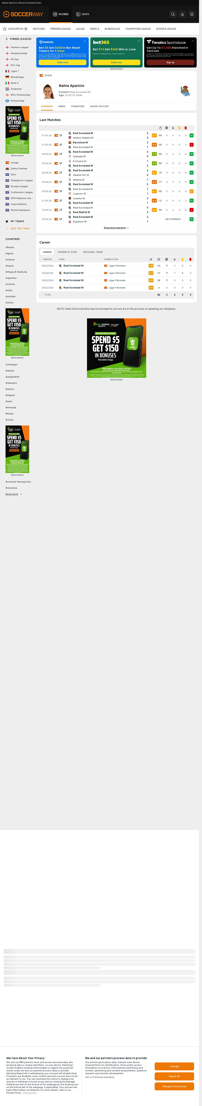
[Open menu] (192, 14)
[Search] (173, 14)
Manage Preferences (174, 1086)
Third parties (29, 1092)
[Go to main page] (25, 14)
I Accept (174, 1066)
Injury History (99, 106)
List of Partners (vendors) (99, 1077)
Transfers (77, 106)
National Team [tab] (93, 252)
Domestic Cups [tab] (67, 252)
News (61, 106)
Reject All (174, 1076)
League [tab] (47, 252)
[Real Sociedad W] (185, 91)
